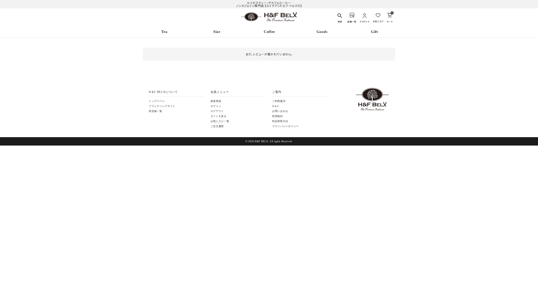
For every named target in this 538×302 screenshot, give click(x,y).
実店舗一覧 (155, 111)
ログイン (216, 106)
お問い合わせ (280, 111)
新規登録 (216, 101)
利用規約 (277, 116)
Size (216, 32)
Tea (164, 32)
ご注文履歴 (217, 126)
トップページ (157, 101)
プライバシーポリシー (285, 126)
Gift (374, 32)
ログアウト (217, 111)
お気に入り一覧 (220, 121)
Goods (322, 32)
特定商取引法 (280, 121)
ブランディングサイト (162, 106)
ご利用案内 (279, 101)
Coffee (269, 32)
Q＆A (275, 106)
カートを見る (219, 116)
